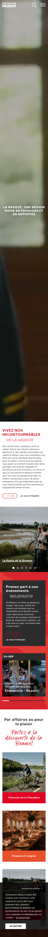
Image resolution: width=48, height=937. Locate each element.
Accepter (16, 926)
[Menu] (43, 5)
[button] (17, 568)
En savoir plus (23, 917)
